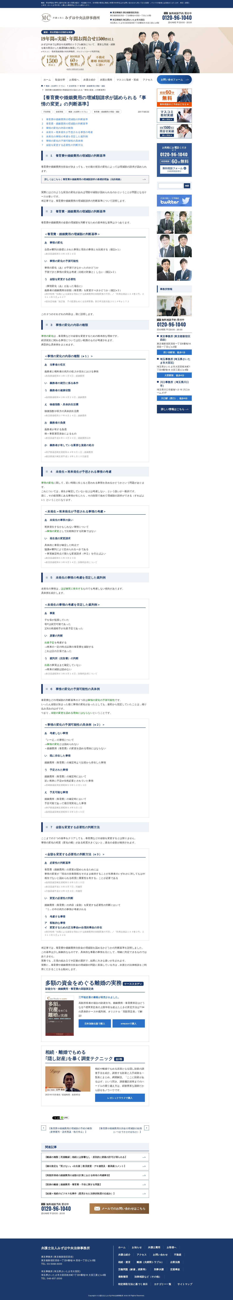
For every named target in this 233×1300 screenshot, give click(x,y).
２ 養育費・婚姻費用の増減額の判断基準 (64, 123)
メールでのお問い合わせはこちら (124, 1208)
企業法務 (175, 1262)
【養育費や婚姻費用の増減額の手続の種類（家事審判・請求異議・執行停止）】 (70, 1130)
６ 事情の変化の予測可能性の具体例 (62, 140)
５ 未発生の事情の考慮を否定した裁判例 (64, 136)
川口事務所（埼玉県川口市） (174, 383)
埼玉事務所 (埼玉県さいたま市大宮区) (175, 360)
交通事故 (175, 1269)
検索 (187, 186)
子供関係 (47, 111)
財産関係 (72, 85)
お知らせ (137, 1247)
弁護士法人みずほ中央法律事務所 (65, 1248)
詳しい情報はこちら (172, 409)
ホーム (47, 79)
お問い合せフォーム (172, 79)
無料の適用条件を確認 (75, 69)
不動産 (177, 1254)
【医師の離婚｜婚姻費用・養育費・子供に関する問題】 (73, 1184)
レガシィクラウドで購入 (120, 1097)
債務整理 (123, 1276)
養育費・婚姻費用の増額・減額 (92, 85)
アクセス (148, 79)
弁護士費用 (106, 79)
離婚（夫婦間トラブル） (56, 85)
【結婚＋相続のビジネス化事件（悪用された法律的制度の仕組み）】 (80, 1193)
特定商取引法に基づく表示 (133, 1284)
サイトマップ (185, 1284)
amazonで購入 (128, 1023)
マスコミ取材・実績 (127, 79)
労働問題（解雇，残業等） (133, 1269)
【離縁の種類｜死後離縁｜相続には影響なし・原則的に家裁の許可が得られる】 (86, 1156)
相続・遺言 (124, 1262)
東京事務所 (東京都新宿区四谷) (175, 337)
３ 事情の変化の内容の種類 (57, 127)
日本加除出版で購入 (94, 1023)
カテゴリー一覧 (162, 1284)
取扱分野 (60, 79)
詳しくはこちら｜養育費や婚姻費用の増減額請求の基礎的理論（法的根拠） (84, 179)
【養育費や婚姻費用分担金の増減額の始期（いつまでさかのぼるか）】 (120, 1130)
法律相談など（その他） (147, 1276)
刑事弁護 (159, 1269)
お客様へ (74, 79)
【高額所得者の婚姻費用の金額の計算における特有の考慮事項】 (78, 1175)
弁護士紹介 (89, 79)
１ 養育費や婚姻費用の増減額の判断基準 (64, 119)
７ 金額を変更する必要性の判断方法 (62, 144)
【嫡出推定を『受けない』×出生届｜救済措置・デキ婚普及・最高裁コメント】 (85, 1165)
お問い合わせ (160, 1254)
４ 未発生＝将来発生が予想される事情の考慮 (67, 132)
